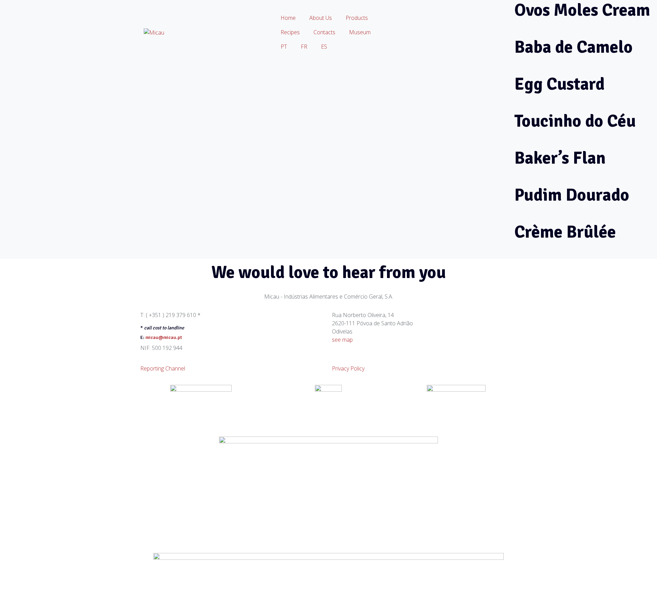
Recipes (290, 32)
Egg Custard (559, 84)
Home (288, 18)
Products (357, 18)
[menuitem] (284, 46)
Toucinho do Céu (575, 121)
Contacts (324, 32)
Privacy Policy (348, 368)
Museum (360, 32)
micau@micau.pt (163, 337)
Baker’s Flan (560, 158)
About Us (320, 18)
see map (342, 339)
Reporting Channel (162, 368)
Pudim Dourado (571, 195)
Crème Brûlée (565, 232)
